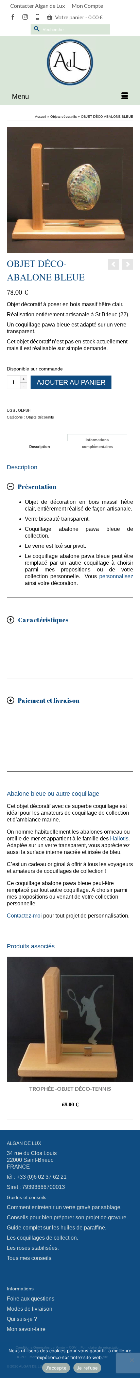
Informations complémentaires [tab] (97, 443)
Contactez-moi (24, 916)
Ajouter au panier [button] (70, 1114)
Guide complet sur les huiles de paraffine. (56, 1227)
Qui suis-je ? (22, 1319)
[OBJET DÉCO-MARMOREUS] (113, 264)
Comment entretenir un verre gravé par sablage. (64, 1207)
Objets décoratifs (40, 417)
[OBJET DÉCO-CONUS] (127, 264)
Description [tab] (39, 447)
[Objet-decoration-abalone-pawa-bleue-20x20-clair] (70, 190)
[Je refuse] (131, 1360)
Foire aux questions (30, 1299)
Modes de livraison (29, 1309)
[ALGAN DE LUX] (70, 62)
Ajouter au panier (71, 382)
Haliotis (119, 838)
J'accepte (56, 1368)
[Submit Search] (36, 28)
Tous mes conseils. (30, 1258)
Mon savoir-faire (26, 1329)
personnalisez (116, 576)
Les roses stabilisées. (33, 1248)
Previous (13, 1038)
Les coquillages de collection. (42, 1238)
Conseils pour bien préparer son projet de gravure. (67, 1217)
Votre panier (78, 17)
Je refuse (87, 1368)
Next (127, 1038)
